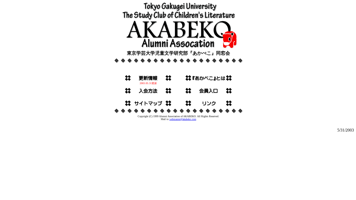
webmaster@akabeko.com (182, 119)
